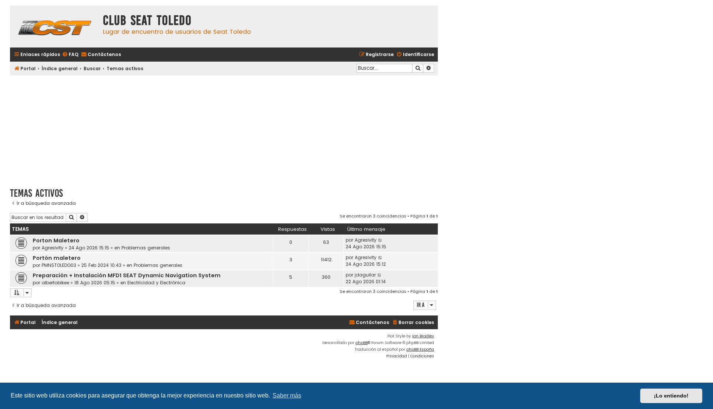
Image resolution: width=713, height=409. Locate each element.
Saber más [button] (287, 395)
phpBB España (420, 349)
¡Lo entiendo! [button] (671, 396)
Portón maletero (57, 258)
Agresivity (53, 248)
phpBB (361, 343)
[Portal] (54, 26)
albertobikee (55, 282)
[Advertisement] (224, 129)
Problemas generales (145, 248)
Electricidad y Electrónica (156, 282)
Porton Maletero (56, 240)
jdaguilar (365, 275)
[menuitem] (70, 55)
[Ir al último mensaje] (380, 240)
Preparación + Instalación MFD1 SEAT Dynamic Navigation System (127, 275)
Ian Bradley (423, 336)
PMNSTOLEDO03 (59, 265)
